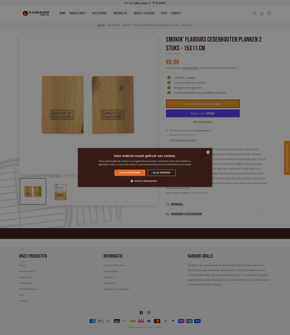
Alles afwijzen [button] (161, 172)
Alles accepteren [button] (129, 172)
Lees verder (185, 164)
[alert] (145, 167)
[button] (145, 181)
